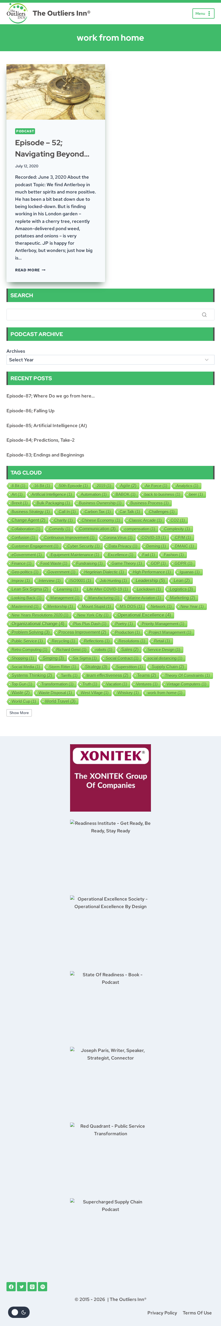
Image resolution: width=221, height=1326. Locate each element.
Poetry (124, 623)
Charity (63, 520)
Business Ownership (100, 503)
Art (17, 494)
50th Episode (73, 485)
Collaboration (26, 529)
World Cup (24, 701)
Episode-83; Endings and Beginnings (45, 455)
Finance (22, 563)
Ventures (147, 684)
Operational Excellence (144, 615)
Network (161, 606)
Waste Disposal (55, 692)
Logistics (181, 589)
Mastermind (25, 606)
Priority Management (163, 623)
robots (103, 649)
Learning (67, 589)
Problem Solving (31, 632)
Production (127, 632)
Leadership (150, 580)
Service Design (163, 649)
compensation (140, 529)
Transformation (57, 684)
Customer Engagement (35, 546)
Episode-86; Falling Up (30, 411)
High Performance (152, 572)
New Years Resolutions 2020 (40, 615)
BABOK (126, 494)
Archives (15, 351)
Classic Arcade (145, 520)
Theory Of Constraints (187, 675)
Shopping (23, 658)
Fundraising (89, 563)
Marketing (182, 598)
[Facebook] (11, 1286)
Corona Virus (118, 537)
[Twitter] (21, 1286)
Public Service (27, 641)
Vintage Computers (186, 684)
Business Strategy (31, 511)
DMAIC (184, 546)
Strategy (96, 666)
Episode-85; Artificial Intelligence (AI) (46, 425)
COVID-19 (153, 537)
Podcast (25, 131)
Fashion (174, 554)
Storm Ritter (62, 666)
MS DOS (131, 606)
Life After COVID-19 (107, 589)
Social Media (26, 666)
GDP (158, 563)
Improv (21, 580)
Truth (89, 684)
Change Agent (28, 520)
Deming (156, 546)
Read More (30, 270)
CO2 (178, 520)
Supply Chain (168, 666)
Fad (148, 554)
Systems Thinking (32, 675)
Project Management (170, 632)
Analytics (187, 485)
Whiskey (128, 692)
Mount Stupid (96, 606)
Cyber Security (83, 546)
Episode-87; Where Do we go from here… (50, 396)
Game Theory (127, 563)
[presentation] (55, 92)
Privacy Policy (162, 1313)
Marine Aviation (144, 598)
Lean (182, 580)
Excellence (120, 554)
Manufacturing (103, 598)
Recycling (63, 641)
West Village (95, 692)
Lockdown (149, 589)
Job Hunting (113, 580)
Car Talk (130, 511)
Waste (21, 692)
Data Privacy (123, 546)
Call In (67, 511)
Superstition (129, 666)
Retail (162, 641)
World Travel (60, 701)
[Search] (204, 314)
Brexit (20, 503)
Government (61, 572)
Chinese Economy (101, 520)
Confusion (23, 537)
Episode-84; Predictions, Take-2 (40, 440)
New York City (93, 615)
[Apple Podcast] (32, 1286)
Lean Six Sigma (30, 589)
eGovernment (27, 554)
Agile (128, 485)
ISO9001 (80, 580)
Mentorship (60, 606)
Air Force (156, 485)
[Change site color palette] (19, 1312)
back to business (162, 494)
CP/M (183, 537)
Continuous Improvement (69, 537)
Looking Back (27, 598)
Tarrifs (69, 675)
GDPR (183, 563)
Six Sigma (85, 658)
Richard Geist (71, 649)
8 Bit (18, 485)
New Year (192, 606)
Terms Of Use (197, 1313)
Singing (53, 658)
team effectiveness (107, 675)
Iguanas (190, 572)
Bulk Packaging (53, 503)
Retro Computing (29, 649)
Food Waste (53, 563)
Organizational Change (38, 623)
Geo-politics (25, 572)
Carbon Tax (98, 511)
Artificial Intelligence (52, 494)
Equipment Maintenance (75, 554)
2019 (104, 485)
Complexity (177, 529)
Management (65, 598)
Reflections (97, 641)
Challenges (162, 511)
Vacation (116, 684)
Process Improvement (82, 632)
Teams (146, 675)
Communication (97, 528)
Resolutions (132, 641)
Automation (94, 494)
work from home (165, 692)
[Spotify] (42, 1286)
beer (196, 494)
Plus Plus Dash (89, 623)
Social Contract (122, 658)
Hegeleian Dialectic (104, 572)
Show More (19, 713)
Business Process (149, 503)
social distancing (164, 658)
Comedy (59, 529)
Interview (50, 580)
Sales (130, 649)
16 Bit (42, 485)
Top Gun (22, 684)
